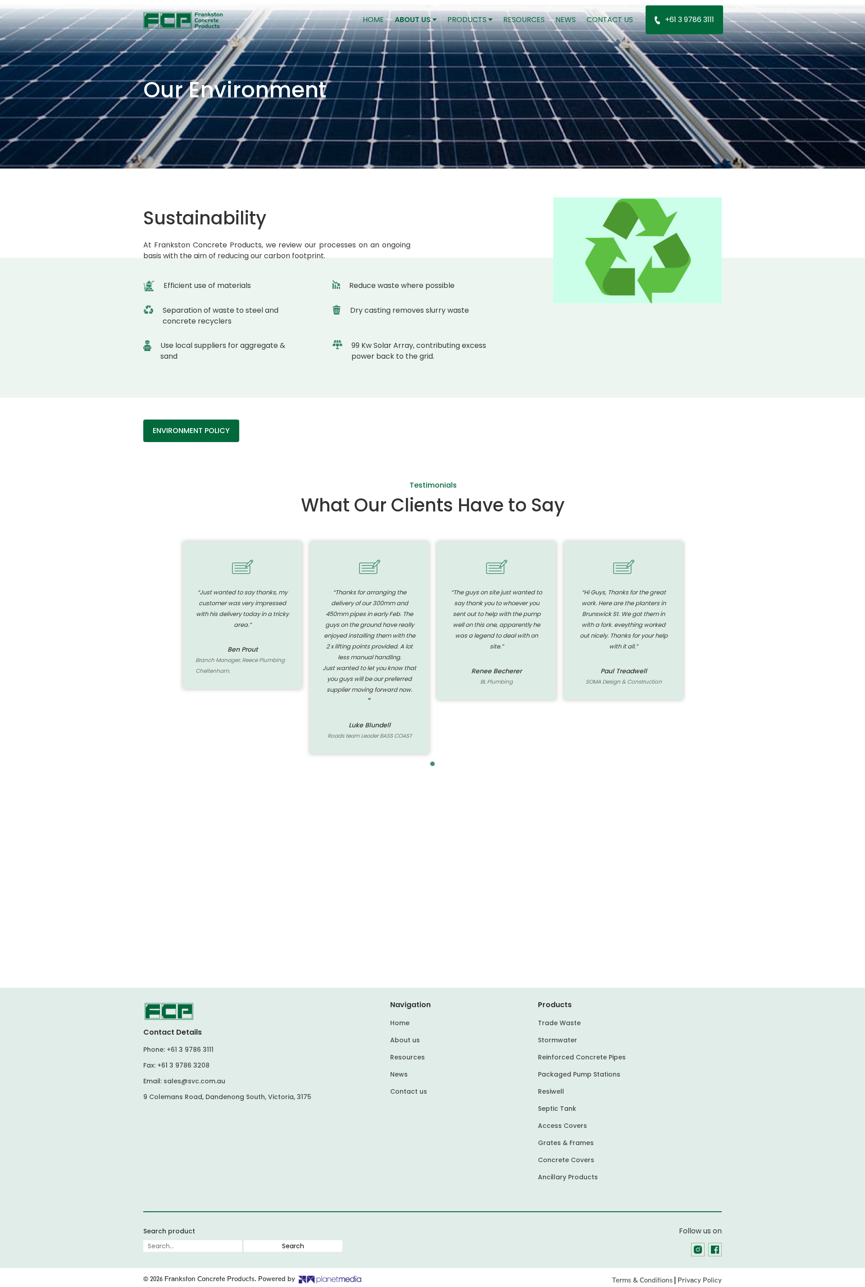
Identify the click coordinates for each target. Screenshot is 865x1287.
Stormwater (557, 1040)
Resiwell (551, 1091)
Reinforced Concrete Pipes (582, 1057)
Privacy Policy (700, 1280)
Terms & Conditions (642, 1280)
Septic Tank (557, 1108)
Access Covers (562, 1125)
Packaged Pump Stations (579, 1074)
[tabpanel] (242, 615)
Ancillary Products (568, 1177)
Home (376, 19)
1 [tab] (432, 763)
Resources (524, 19)
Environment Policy (191, 430)
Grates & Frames (566, 1142)
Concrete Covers (566, 1159)
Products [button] (467, 19)
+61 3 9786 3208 (183, 1065)
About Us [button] (413, 19)
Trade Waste (559, 1022)
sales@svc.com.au (194, 1081)
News (565, 19)
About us (405, 1040)
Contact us (610, 19)
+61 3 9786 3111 (689, 19)
